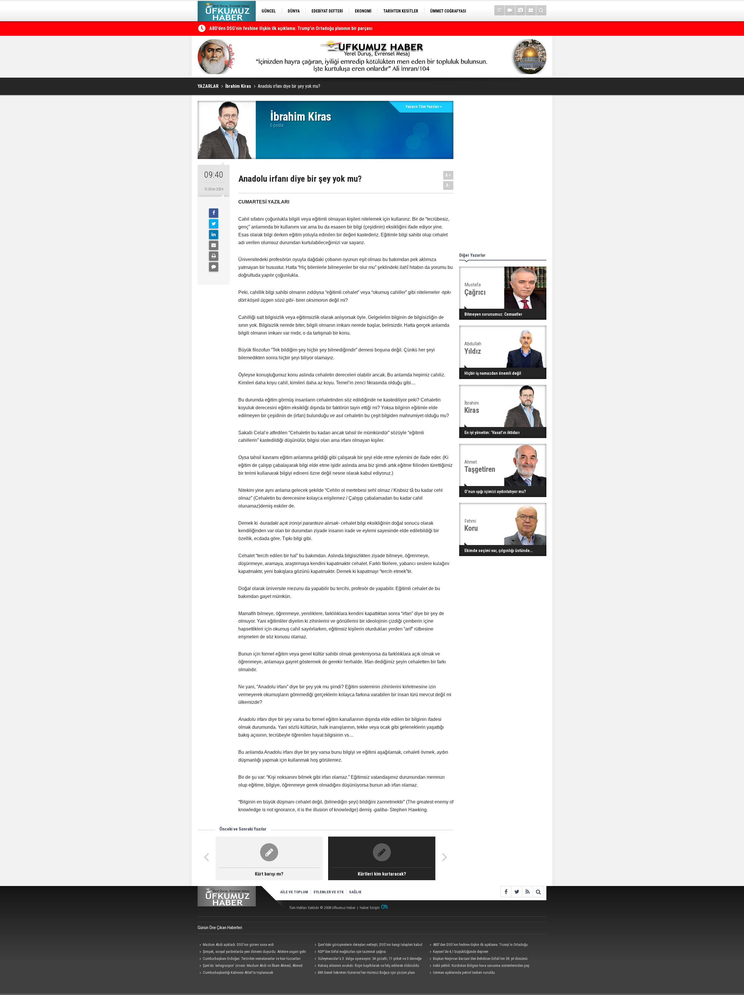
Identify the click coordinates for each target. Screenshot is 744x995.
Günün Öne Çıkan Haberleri (220, 927)
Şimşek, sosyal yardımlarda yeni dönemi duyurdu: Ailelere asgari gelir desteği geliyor (252, 952)
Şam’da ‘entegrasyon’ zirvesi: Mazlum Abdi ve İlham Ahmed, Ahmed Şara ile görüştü (250, 966)
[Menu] (499, 10)
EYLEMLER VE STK (329, 892)
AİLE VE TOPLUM (294, 892)
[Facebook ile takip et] (505, 891)
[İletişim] (531, 10)
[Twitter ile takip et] (516, 891)
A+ (448, 175)
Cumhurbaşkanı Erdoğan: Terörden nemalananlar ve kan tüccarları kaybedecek (249, 959)
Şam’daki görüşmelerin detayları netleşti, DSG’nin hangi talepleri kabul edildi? (367, 945)
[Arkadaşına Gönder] (213, 245)
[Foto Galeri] (520, 10)
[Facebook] (213, 213)
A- (448, 185)
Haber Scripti (370, 907)
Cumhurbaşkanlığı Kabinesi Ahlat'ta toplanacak (238, 972)
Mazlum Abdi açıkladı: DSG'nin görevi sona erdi (238, 944)
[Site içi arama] (541, 10)
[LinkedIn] (213, 234)
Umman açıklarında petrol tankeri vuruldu (464, 972)
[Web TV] (510, 10)
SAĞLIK (355, 892)
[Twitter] (213, 223)
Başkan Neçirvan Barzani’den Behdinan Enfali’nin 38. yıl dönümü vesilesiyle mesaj (477, 959)
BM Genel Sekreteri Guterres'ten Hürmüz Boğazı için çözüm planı (366, 972)
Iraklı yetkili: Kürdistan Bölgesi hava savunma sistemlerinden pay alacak (478, 966)
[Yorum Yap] (213, 266)
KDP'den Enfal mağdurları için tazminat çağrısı (352, 951)
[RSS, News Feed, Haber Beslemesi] (527, 891)
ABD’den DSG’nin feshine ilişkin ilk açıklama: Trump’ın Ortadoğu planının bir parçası (290, 28)
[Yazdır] (213, 256)
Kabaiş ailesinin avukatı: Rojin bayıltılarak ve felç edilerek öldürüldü (368, 965)
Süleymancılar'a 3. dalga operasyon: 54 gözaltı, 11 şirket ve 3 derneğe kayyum (367, 959)
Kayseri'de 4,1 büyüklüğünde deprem (460, 951)
